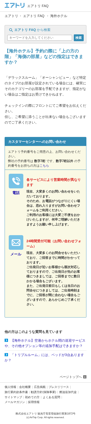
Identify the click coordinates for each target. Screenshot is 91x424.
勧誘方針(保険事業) (43, 392)
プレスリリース (59, 387)
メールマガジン (15, 402)
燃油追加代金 (68, 392)
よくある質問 (51, 397)
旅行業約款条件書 (16, 392)
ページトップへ (71, 377)
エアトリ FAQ (33, 16)
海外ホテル (58, 16)
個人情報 (10, 387)
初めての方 (32, 397)
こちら (44, 165)
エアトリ (11, 16)
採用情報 (34, 402)
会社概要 (25, 387)
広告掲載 (40, 387)
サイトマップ (13, 397)
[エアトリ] (15, 6)
